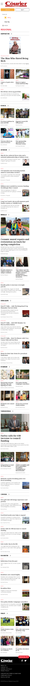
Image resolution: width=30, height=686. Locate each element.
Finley (3, 613)
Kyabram (4, 367)
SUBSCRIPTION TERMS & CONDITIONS (11, 673)
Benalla (4, 215)
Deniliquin (5, 300)
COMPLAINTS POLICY (6, 675)
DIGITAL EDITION (5, 677)
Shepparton (5, 34)
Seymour (4, 150)
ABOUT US (3, 665)
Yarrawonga (6, 411)
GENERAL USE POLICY (6, 669)
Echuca (3, 105)
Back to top (22, 657)
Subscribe (7, 9)
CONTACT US (4, 667)
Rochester (4, 555)
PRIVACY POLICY (5, 670)
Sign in (22, 9)
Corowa (4, 494)
